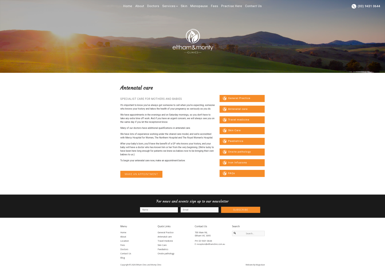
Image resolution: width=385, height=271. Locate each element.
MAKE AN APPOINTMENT (141, 174)
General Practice (239, 98)
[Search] (235, 233)
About (139, 6)
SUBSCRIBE (240, 209)
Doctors (153, 6)
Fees (214, 6)
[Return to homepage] (192, 41)
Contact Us (253, 6)
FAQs (231, 173)
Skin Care (234, 130)
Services (169, 6)
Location (124, 240)
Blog (122, 257)
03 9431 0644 (205, 240)
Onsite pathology (239, 151)
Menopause (199, 6)
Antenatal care (238, 108)
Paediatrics (235, 141)
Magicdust (260, 264)
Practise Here (231, 6)
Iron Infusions (237, 162)
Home (127, 6)
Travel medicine (238, 119)
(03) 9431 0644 (369, 6)
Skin (184, 6)
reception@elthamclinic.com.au (211, 244)
